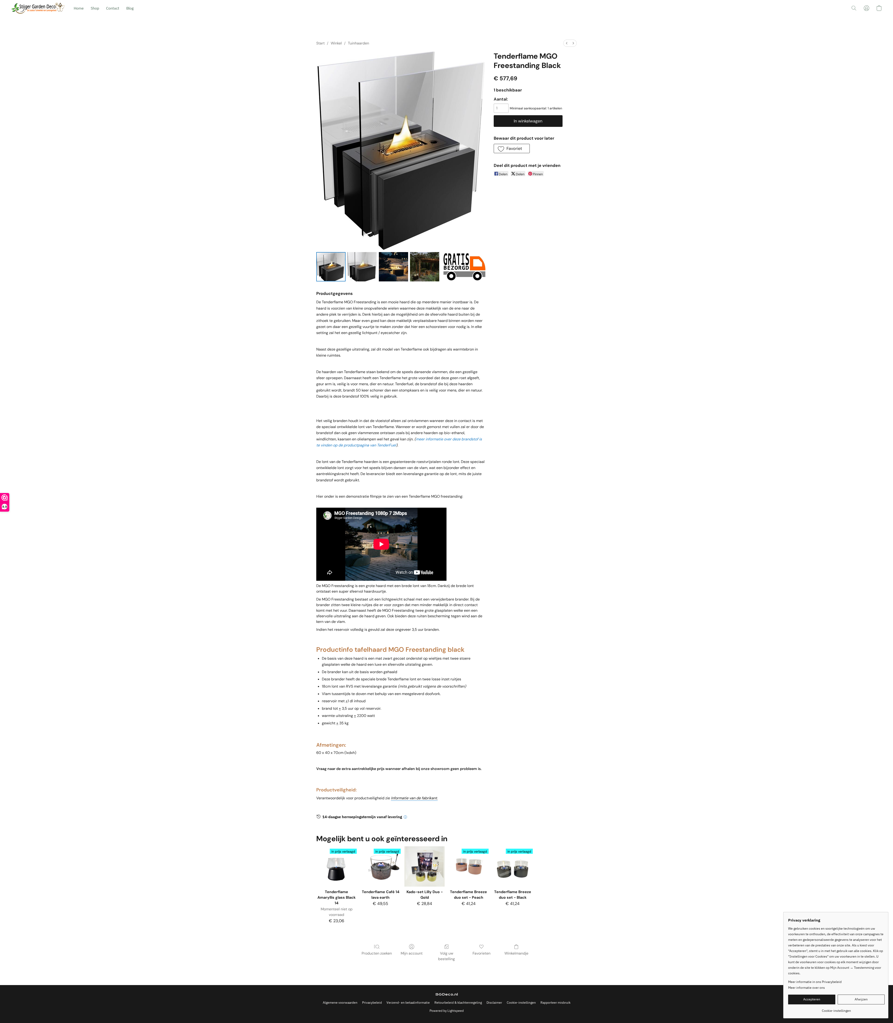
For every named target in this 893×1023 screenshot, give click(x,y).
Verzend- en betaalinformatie (408, 1002)
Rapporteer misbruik (555, 1002)
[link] (836, 1008)
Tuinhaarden (358, 43)
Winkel (336, 43)
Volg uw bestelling (446, 956)
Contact (112, 8)
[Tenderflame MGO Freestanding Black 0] (331, 266)
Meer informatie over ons (806, 988)
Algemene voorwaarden (340, 1002)
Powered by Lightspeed (447, 1011)
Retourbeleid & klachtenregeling (458, 1002)
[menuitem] (566, 43)
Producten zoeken (377, 953)
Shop (95, 8)
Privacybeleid (372, 1002)
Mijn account (412, 953)
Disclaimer (494, 1002)
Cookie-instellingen (521, 1002)
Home (79, 8)
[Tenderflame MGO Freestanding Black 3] (424, 266)
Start (320, 43)
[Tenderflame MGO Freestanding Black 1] (362, 266)
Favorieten (481, 953)
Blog (129, 8)
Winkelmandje (516, 953)
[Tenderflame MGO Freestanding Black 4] (463, 266)
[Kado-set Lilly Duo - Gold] (424, 866)
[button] (37, 8)
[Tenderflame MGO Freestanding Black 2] (393, 266)
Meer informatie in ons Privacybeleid (815, 982)
